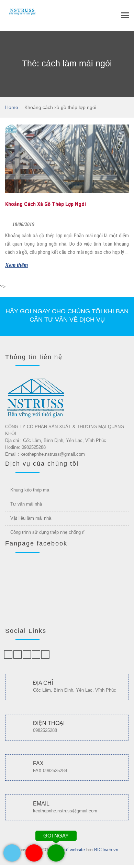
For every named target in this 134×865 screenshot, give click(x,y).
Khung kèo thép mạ (29, 490)
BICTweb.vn (106, 849)
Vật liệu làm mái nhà (30, 518)
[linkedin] (27, 654)
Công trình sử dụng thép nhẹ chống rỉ (47, 532)
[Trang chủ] (22, 10)
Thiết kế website (68, 849)
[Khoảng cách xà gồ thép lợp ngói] (67, 159)
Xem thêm (16, 265)
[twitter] (17, 654)
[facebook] (8, 654)
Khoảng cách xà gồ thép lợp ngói (45, 204)
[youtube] (36, 654)
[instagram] (45, 654)
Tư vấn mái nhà (26, 504)
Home (11, 107)
